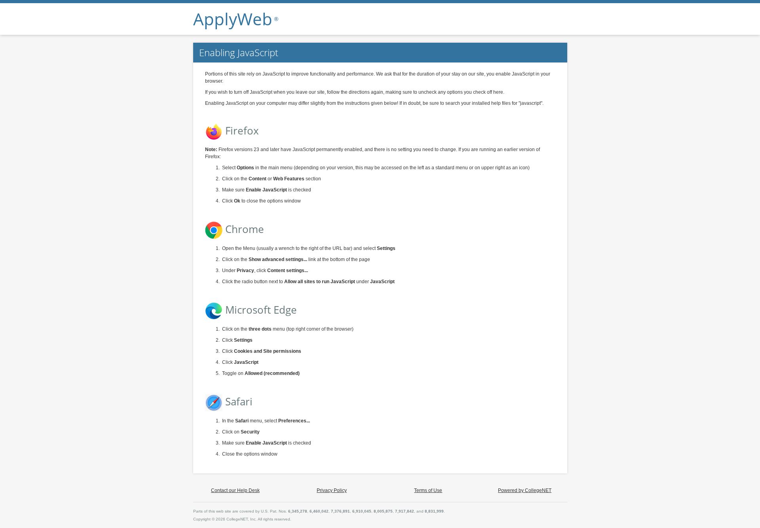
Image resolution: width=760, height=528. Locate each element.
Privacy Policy (332, 490)
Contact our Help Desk (235, 490)
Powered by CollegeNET (524, 490)
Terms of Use (428, 490)
